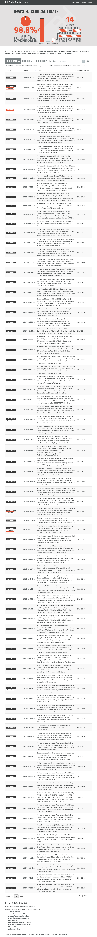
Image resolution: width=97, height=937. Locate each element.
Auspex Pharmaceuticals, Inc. (18, 916)
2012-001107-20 (29, 520)
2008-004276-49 (29, 736)
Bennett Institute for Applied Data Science (29, 934)
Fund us (83, 2)
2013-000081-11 (29, 450)
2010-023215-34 (29, 639)
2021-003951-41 (29, 87)
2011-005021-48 (29, 539)
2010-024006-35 (29, 599)
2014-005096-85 (29, 302)
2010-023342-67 (29, 629)
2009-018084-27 (29, 679)
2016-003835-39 (29, 187)
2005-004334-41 (29, 828)
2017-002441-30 (29, 169)
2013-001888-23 (29, 429)
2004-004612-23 (29, 858)
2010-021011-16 (29, 649)
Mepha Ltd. (12, 927)
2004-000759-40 (29, 888)
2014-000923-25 (29, 370)
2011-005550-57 (29, 529)
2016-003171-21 (29, 215)
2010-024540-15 (29, 579)
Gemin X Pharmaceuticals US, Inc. (20, 925)
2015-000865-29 (29, 292)
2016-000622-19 (29, 223)
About (90, 2)
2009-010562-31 (29, 727)
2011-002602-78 (29, 559)
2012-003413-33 (29, 491)
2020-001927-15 (29, 119)
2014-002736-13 (29, 322)
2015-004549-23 (29, 252)
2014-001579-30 (29, 350)
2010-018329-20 (29, 669)
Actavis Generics (14, 911)
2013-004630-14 (29, 400)
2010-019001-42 (29, 659)
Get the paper (75, 2)
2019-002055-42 (29, 129)
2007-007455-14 (29, 766)
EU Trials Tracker (13, 2)
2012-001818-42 (29, 511)
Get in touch (63, 934)
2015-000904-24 (29, 282)
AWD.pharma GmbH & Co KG (18, 918)
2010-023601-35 (29, 609)
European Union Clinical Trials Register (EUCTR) (42, 51)
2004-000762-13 (29, 878)
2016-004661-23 (29, 178)
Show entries (85, 896)
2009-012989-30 (29, 708)
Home (26, 2)
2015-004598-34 (29, 232)
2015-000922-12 (29, 272)
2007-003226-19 (29, 786)
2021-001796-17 (29, 98)
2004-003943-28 (29, 868)
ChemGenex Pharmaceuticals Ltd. (20, 922)
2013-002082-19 (29, 419)
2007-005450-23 (29, 776)
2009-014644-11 (29, 698)
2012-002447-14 (29, 501)
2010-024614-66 (29, 569)
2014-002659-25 (29, 331)
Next (22, 896)
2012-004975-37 (29, 471)
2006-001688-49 (29, 818)
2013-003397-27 (29, 409)
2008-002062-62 (29, 746)
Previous (9, 896)
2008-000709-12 (29, 756)
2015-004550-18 (29, 242)
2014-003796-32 (29, 312)
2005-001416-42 (29, 838)
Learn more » (67, 54)
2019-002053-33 (29, 139)
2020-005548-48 (29, 109)
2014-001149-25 (29, 360)
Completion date (83, 70)
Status (9, 70)
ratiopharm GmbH (14, 929)
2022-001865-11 (29, 77)
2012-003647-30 (29, 481)
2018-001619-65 (29, 159)
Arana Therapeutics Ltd (16, 914)
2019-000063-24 (29, 149)
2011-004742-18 (29, 549)
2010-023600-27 (29, 619)
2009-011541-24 (29, 718)
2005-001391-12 (29, 848)
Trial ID (26, 70)
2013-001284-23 (29, 439)
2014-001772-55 (29, 340)
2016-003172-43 (29, 206)
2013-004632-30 (29, 390)
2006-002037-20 (29, 808)
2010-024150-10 (29, 589)
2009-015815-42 (29, 689)
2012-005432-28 (29, 462)
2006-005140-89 (29, 797)
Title (39, 70)
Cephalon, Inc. (13, 920)
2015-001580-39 (29, 262)
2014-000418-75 (29, 380)
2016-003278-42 (29, 197)
